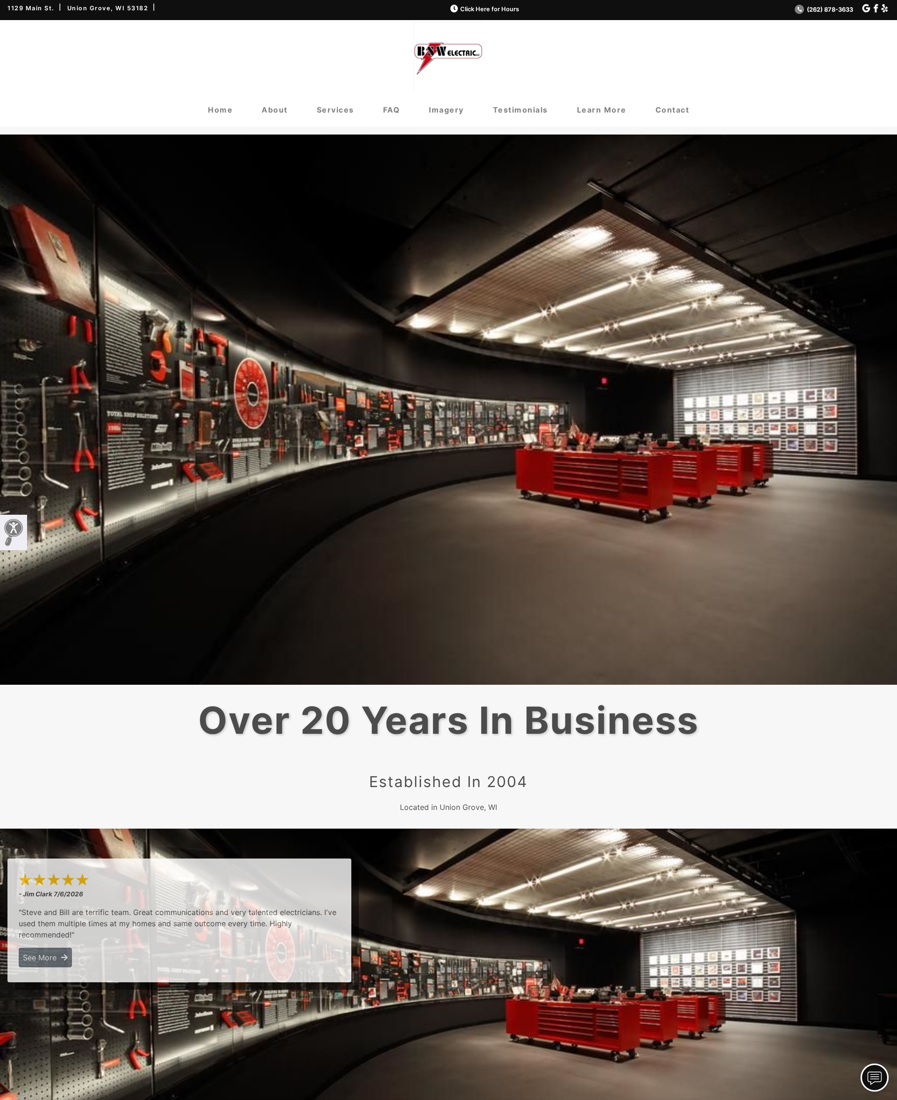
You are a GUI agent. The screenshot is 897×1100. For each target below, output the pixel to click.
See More (42, 957)
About (275, 109)
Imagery (446, 109)
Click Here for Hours (489, 9)
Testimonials (520, 109)
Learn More (601, 109)
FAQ (391, 109)
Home (220, 109)
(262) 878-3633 (829, 9)
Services (335, 109)
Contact (672, 109)
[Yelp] (885, 8)
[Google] (866, 8)
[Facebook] (876, 8)
